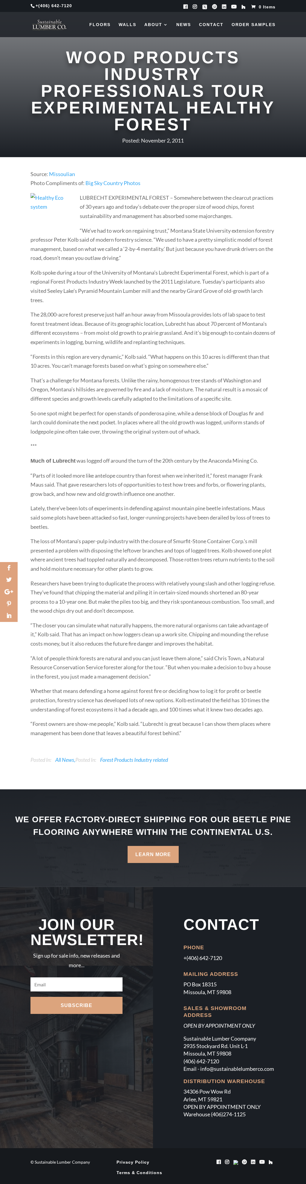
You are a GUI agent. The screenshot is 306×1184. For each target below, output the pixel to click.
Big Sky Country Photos (112, 183)
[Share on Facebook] (9, 568)
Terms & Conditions (139, 1172)
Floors (100, 24)
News (183, 24)
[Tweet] (9, 580)
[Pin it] (9, 604)
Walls (127, 24)
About (153, 24)
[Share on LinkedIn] (9, 616)
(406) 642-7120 (55, 5)
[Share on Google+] (9, 592)
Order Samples (254, 24)
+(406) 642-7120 (202, 958)
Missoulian (61, 174)
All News (64, 759)
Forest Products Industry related (134, 759)
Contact (211, 24)
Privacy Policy (133, 1162)
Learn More (153, 854)
